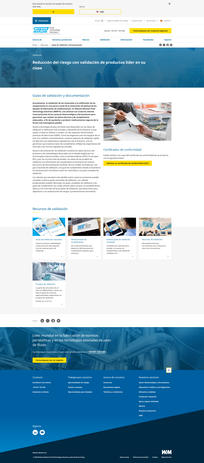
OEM (141, 415)
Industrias (43, 20)
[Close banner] (169, 3)
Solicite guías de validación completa (118, 240)
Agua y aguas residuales (149, 401)
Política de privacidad (140, 457)
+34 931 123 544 (96, 351)
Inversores (107, 382)
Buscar (97, 21)
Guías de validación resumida (49, 239)
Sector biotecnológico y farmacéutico (154, 382)
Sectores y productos (62, 39)
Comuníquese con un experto (49, 360)
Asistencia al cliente (41, 392)
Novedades (148, 39)
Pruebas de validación (45, 284)
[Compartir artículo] (160, 44)
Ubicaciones (151, 21)
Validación (105, 39)
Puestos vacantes (75, 387)
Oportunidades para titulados (80, 392)
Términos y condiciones (113, 392)
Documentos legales (111, 387)
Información (126, 39)
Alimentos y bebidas (147, 392)
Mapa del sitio (166, 457)
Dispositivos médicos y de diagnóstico (154, 387)
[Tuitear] (164, 44)
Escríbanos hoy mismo (42, 382)
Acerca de (37, 39)
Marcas (85, 39)
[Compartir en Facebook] (167, 44)
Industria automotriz (147, 411)
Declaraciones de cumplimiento (78, 240)
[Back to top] (168, 370)
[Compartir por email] (171, 44)
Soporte (167, 39)
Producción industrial (147, 397)
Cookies (155, 457)
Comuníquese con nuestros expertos (150, 30)
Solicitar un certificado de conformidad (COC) (127, 163)
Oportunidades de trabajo (117, 21)
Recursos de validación (152, 239)
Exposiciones (137, 21)
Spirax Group (124, 457)
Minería (142, 406)
